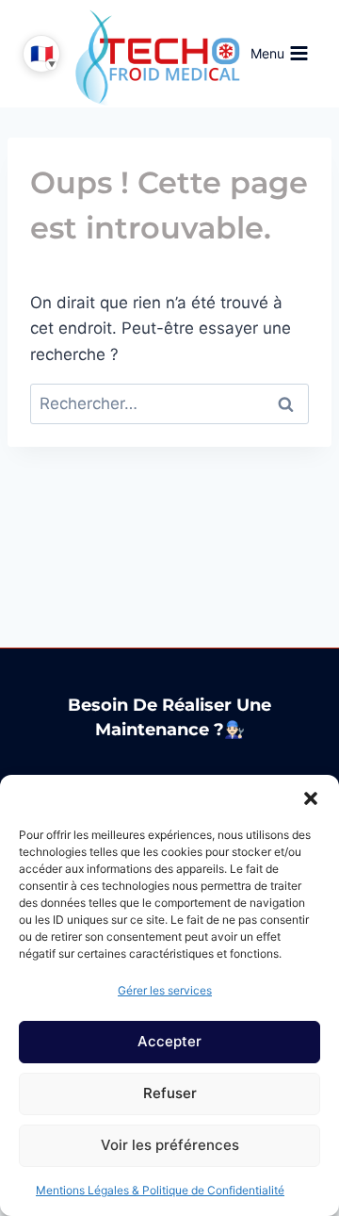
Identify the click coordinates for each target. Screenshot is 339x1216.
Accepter (169, 1041)
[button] (310, 798)
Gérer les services (165, 990)
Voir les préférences (170, 1145)
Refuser (170, 1093)
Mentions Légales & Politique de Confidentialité (160, 1190)
